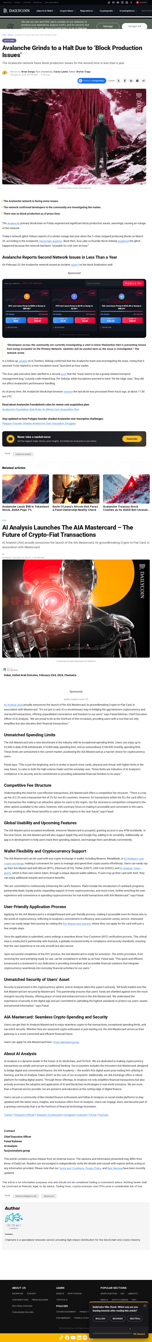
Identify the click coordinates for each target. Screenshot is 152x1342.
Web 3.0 (104, 1300)
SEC (122, 1293)
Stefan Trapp (83, 71)
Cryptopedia (75, 1293)
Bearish (118, 1318)
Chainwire (9, 554)
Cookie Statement (66, 1312)
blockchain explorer (50, 241)
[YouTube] (118, 2)
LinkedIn (82, 1114)
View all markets (32, 283)
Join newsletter (52, 2)
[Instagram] (127, 2)
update (22, 361)
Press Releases (40, 1300)
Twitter (8, 1114)
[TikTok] (109, 2)
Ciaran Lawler (60, 71)
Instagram (69, 1114)
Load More (76, 1262)
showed (68, 391)
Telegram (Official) (24, 1114)
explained (123, 241)
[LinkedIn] (122, 2)
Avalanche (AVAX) (23, 454)
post (63, 374)
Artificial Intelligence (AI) (25, 1196)
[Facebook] (113, 2)
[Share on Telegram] (137, 80)
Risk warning (63, 1318)
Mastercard (49, 1196)
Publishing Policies (23, 1312)
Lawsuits (133, 1293)
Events (17, 2)
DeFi (134, 1300)
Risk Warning (114, 1168)
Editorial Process (22, 1306)
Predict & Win (133, 283)
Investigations (108, 1293)
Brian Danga (28, 71)
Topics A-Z (62, 1300)
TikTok (93, 1114)
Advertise (37, 2)
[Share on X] (118, 80)
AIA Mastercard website (77, 923)
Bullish (100, 1318)
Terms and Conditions (71, 1168)
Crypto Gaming (120, 1300)
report (74, 264)
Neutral (135, 1318)
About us (8, 2)
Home (4, 35)
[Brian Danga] (5, 73)
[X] (131, 2)
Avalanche (13, 223)
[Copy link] (143, 80)
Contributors (20, 1300)
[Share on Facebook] (125, 80)
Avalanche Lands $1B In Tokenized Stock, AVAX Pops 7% (25, 508)
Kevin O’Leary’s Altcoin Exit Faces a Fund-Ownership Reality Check (75, 508)
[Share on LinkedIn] (131, 80)
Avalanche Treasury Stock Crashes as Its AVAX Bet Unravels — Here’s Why (126, 510)
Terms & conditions (85, 1318)
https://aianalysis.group (66, 1042)
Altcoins (10, 35)
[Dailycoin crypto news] (17, 11)
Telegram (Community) (49, 1114)
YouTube (103, 1114)
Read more (10, 1245)
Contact (26, 2)
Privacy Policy (93, 1168)
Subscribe (132, 439)
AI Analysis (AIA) (13, 704)
